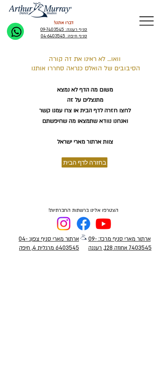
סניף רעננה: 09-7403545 (63, 30)
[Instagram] (64, 224)
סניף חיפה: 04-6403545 (64, 36)
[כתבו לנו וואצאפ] (15, 31)
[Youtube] (103, 224)
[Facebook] (83, 224)
